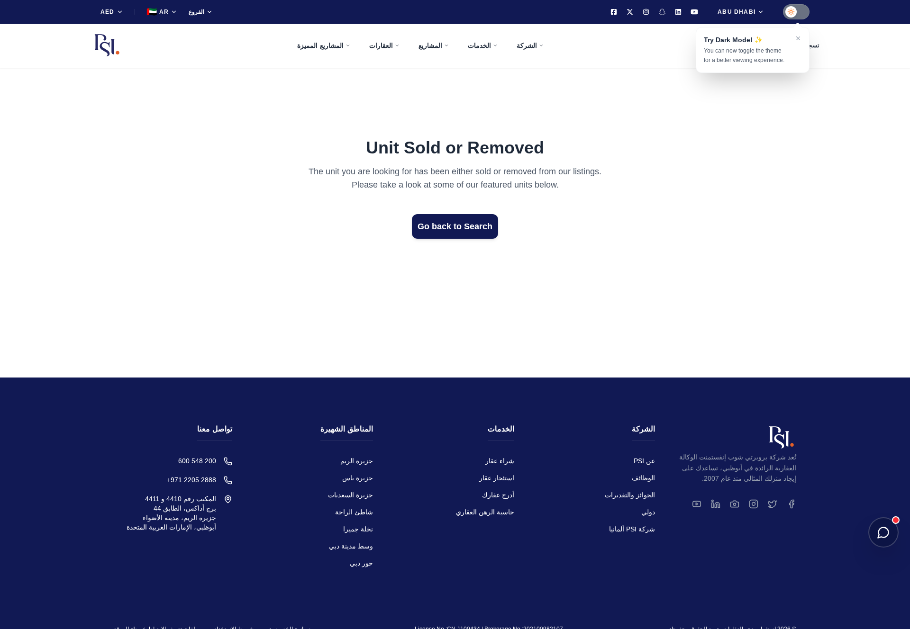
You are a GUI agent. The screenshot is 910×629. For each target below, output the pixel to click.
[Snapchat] (662, 12)
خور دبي (361, 563)
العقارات (381, 45)
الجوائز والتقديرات (630, 495)
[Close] (798, 38)
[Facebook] (614, 12)
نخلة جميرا (358, 529)
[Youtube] (694, 12)
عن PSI (644, 461)
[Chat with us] (883, 532)
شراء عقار (499, 461)
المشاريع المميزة (320, 45)
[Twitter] (630, 12)
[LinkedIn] (678, 12)
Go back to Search (455, 226)
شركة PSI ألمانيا (632, 529)
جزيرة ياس (357, 478)
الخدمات (479, 45)
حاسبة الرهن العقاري (485, 512)
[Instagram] (646, 12)
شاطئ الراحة (354, 512)
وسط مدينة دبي (351, 546)
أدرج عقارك (498, 495)
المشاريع (430, 45)
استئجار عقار (496, 478)
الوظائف (643, 478)
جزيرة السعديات (350, 495)
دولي (648, 512)
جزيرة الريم (356, 461)
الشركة (527, 45)
